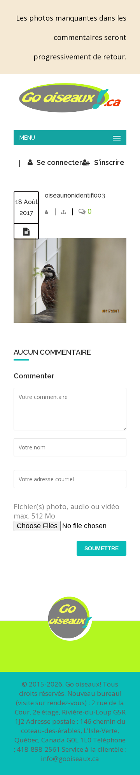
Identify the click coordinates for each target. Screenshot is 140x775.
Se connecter (59, 162)
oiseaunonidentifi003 (75, 195)
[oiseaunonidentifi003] (26, 231)
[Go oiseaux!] (70, 98)
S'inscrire (109, 162)
